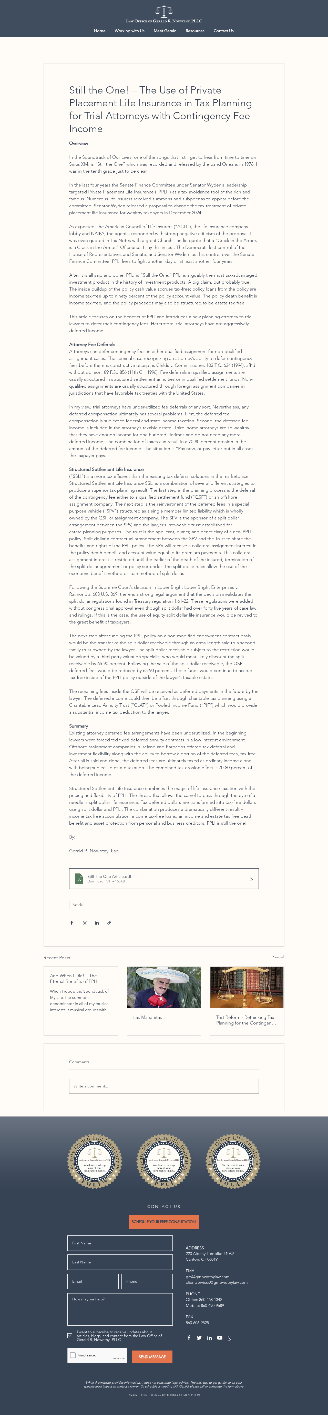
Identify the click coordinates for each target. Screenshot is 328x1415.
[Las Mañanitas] (164, 987)
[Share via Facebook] (71, 922)
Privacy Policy (137, 1395)
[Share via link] (109, 922)
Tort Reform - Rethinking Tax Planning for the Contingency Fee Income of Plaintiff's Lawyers (246, 1020)
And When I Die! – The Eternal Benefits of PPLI (73, 978)
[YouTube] (220, 1338)
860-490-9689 (212, 1305)
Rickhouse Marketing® (184, 1395)
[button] (195, 30)
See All (278, 957)
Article (78, 904)
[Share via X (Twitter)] (84, 922)
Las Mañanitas (147, 1017)
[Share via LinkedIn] (96, 922)
